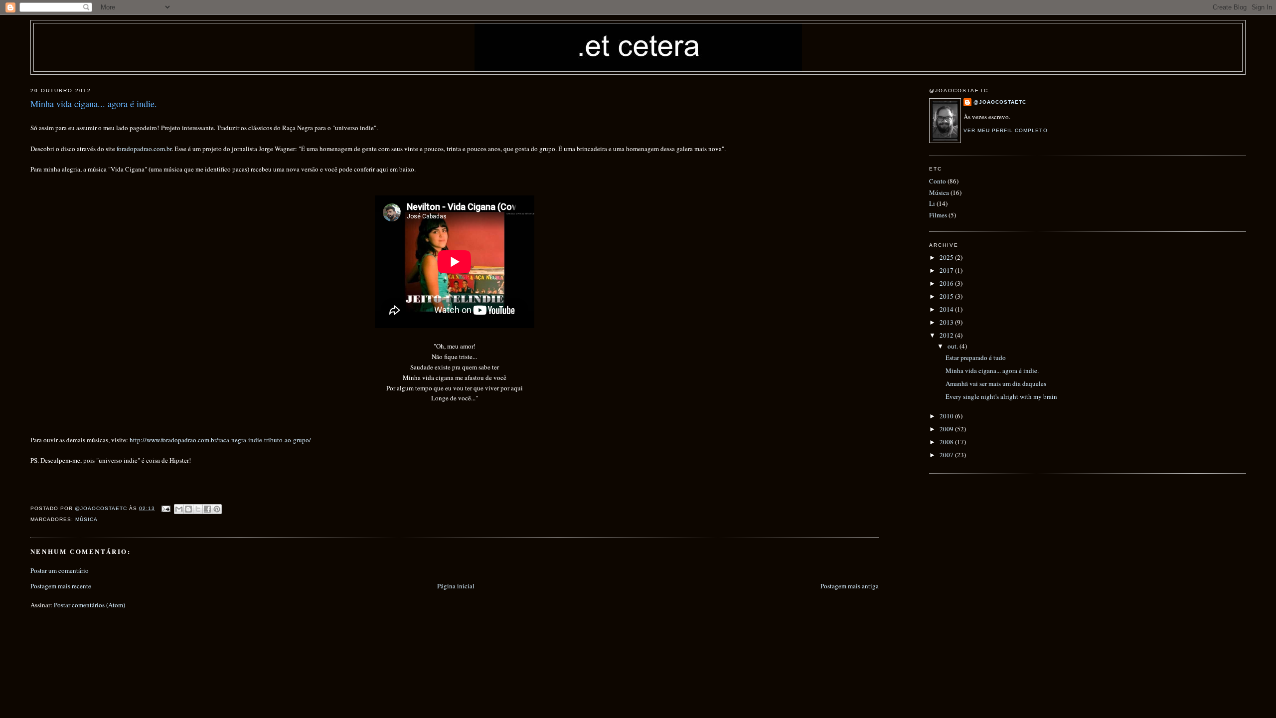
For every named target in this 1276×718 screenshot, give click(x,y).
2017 (947, 270)
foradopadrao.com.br (144, 148)
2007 (947, 454)
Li (932, 203)
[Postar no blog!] (188, 509)
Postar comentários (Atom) (89, 604)
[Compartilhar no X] (198, 509)
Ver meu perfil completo (1005, 130)
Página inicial (456, 585)
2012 (947, 335)
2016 (947, 283)
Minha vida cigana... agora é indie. (992, 370)
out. (953, 346)
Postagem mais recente (60, 585)
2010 (947, 415)
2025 (947, 257)
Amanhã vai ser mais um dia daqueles (996, 383)
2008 (947, 441)
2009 (947, 428)
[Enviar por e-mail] (179, 509)
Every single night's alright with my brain (1001, 396)
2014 (947, 309)
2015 (947, 296)
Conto (937, 181)
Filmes (938, 214)
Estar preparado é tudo (976, 357)
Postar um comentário (59, 570)
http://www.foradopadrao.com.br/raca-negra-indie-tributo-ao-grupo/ (220, 439)
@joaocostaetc (999, 102)
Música (86, 519)
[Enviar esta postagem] (165, 508)
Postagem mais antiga (849, 585)
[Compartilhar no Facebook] (207, 509)
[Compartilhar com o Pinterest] (217, 509)
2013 (947, 322)
